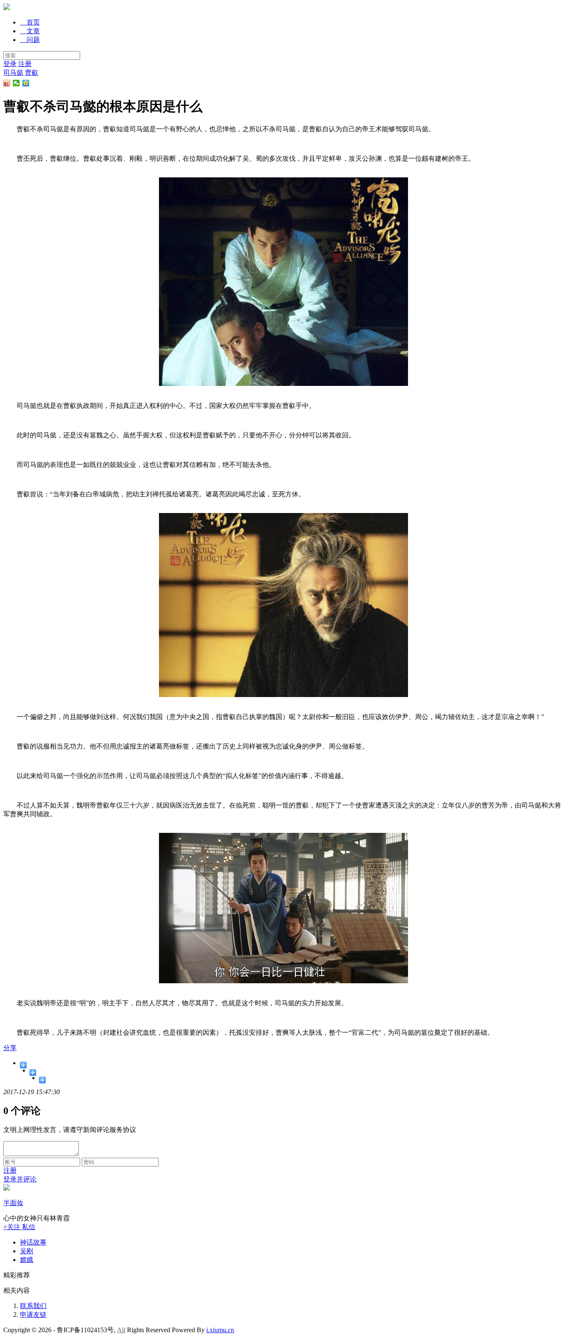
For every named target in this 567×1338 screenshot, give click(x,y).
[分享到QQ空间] (25, 83)
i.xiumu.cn (220, 1329)
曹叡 (31, 72)
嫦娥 (26, 1259)
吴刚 (26, 1251)
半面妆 (13, 1202)
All (121, 1329)
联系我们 (33, 1305)
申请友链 (33, 1314)
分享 (10, 1047)
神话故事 (33, 1242)
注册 (25, 63)
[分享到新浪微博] (6, 83)
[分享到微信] (16, 83)
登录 (10, 63)
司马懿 (13, 72)
